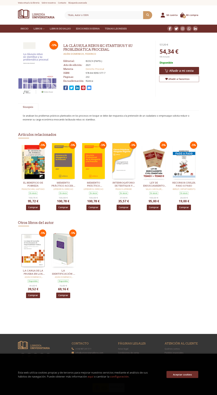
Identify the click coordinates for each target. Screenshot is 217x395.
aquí (90, 376)
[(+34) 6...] (189, 28)
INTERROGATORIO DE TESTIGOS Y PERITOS (123, 184)
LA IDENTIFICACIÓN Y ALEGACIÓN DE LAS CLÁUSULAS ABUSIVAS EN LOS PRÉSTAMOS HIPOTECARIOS (63, 272)
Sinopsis (28, 107)
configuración (119, 376)
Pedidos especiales (174, 352)
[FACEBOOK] (170, 28)
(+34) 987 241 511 (83, 348)
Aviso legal (123, 348)
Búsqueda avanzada (77, 2)
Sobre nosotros (49, 2)
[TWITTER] (176, 28)
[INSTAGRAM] (182, 28)
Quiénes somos (172, 348)
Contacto (62, 2)
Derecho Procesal (95, 68)
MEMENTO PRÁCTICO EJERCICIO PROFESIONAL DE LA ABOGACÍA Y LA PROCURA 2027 (93, 184)
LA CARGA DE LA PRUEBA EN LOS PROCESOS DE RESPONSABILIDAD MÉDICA (33, 272)
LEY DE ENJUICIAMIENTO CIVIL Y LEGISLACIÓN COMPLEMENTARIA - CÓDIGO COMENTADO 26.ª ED (154, 184)
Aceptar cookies (182, 374)
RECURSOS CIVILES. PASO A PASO (184, 184)
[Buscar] (147, 15)
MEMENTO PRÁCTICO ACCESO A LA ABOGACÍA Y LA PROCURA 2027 (63, 184)
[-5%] (33, 160)
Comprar (33, 207)
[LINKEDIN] (195, 28)
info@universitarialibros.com (89, 352)
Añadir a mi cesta (181, 71)
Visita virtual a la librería (28, 2)
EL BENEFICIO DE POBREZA (33, 184)
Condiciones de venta (128, 352)
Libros (38, 28)
